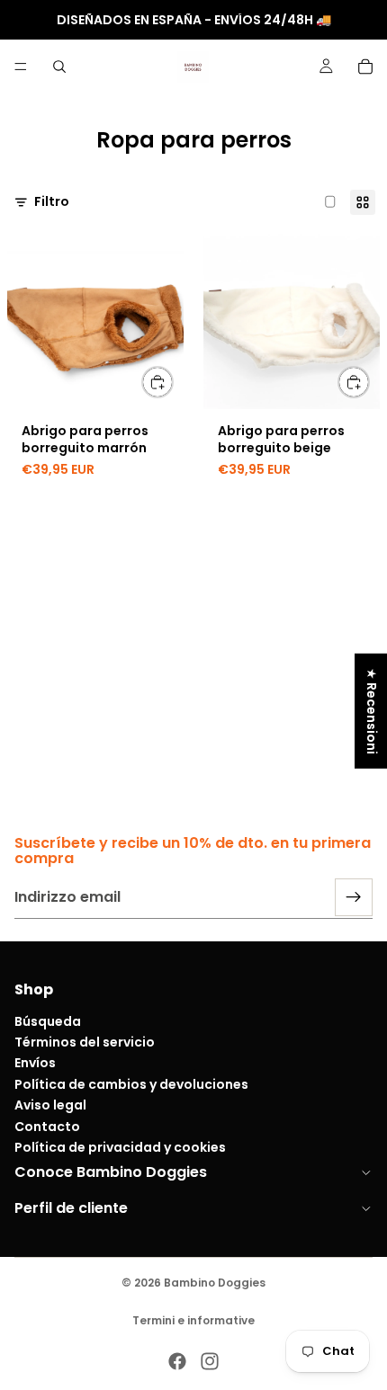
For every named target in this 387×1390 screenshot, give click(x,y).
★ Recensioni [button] (372, 711)
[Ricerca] (59, 66)
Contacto (47, 1127)
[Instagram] (209, 1361)
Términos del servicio (84, 1042)
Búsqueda (47, 1021)
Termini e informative (193, 1320)
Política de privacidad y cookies (120, 1147)
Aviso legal (50, 1106)
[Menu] (20, 66)
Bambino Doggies (215, 1282)
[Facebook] (177, 1361)
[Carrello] (365, 66)
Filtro (51, 201)
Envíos (35, 1064)
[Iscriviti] (354, 897)
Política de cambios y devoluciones (131, 1084)
